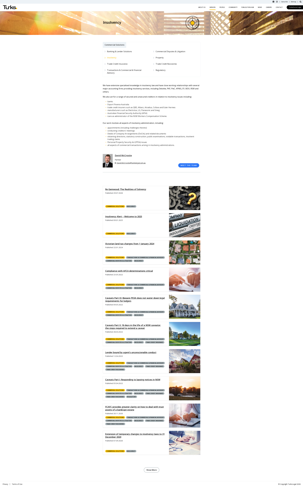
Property (160, 57)
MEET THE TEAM (189, 165)
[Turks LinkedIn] (273, 1)
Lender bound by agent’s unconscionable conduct (130, 352)
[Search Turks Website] (300, 1)
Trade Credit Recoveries (166, 64)
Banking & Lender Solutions (119, 51)
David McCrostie (123, 155)
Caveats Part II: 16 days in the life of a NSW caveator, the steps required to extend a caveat (133, 327)
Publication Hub (247, 7)
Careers (269, 7)
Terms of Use (17, 484)
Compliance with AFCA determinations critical (129, 270)
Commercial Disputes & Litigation (170, 51)
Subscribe (284, 1)
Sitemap (293, 1)
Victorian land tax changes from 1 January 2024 (129, 243)
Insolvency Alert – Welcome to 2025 (123, 216)
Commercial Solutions (115, 206)
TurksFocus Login (295, 7)
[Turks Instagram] (277, 1)
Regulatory (160, 70)
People (222, 7)
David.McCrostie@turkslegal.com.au (131, 163)
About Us (201, 7)
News (260, 7)
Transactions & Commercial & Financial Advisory (124, 71)
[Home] (10, 7)
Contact (279, 7)
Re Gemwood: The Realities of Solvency (125, 189)
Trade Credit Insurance (117, 64)
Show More (151, 470)
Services (212, 7)
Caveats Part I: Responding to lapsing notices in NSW (132, 379)
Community (233, 7)
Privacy (5, 484)
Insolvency (131, 206)
